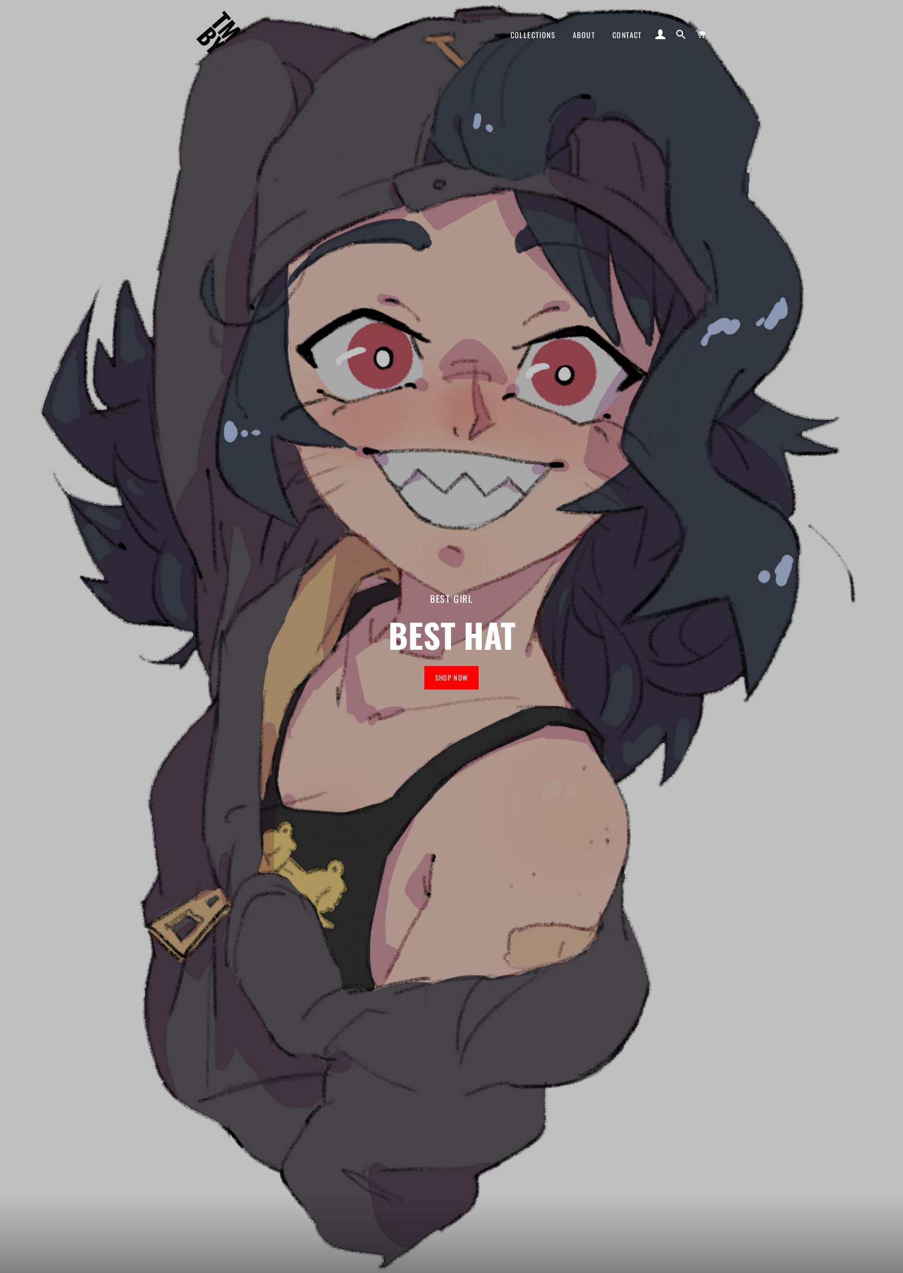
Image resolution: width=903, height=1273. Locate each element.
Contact (627, 34)
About (584, 34)
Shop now (451, 677)
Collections (533, 34)
